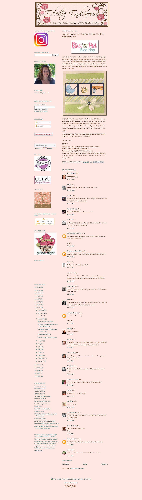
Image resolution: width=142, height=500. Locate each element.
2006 (38, 373)
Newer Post (65, 464)
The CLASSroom (39, 391)
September (41, 319)
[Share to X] (98, 162)
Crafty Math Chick (72, 379)
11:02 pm (70, 407)
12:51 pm (70, 308)
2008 (38, 370)
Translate (49, 148)
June (40, 347)
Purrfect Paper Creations (74, 233)
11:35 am (70, 204)
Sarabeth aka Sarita (73, 313)
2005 (38, 376)
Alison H (69, 195)
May (40, 349)
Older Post (104, 464)
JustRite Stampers (39, 394)
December (41, 310)
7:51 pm (70, 385)
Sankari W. (70, 220)
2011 (38, 308)
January (40, 361)
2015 (38, 296)
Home (85, 464)
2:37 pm (70, 323)
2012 (38, 305)
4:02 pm (70, 348)
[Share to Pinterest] (102, 162)
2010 (38, 365)
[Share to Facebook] (100, 162)
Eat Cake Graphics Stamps (42, 404)
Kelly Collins (71, 353)
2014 (38, 299)
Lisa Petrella (71, 286)
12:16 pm (70, 257)
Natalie (69, 390)
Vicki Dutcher (71, 173)
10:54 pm (70, 396)
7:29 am (70, 434)
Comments (40, 126)
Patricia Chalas (71, 425)
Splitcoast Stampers (40, 399)
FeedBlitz (45, 111)
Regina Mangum (72, 412)
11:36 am (70, 215)
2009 (38, 368)
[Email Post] (91, 162)
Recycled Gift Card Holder (46, 321)
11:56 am (70, 228)
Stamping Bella (39, 411)
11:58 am (70, 246)
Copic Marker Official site (42, 401)
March (40, 355)
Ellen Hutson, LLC (40, 388)
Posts (38, 122)
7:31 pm (70, 456)
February (41, 358)
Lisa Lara (70, 450)
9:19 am (70, 445)
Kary (68, 262)
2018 (38, 287)
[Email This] (94, 162)
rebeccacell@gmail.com (41, 93)
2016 (38, 293)
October (41, 316)
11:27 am (70, 179)
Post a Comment (67, 461)
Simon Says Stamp (39, 386)
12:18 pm (70, 268)
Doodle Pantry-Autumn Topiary (47, 337)
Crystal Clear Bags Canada (42, 396)
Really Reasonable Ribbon (42, 409)
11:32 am (70, 190)
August (40, 341)
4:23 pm (70, 361)
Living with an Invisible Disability (44, 421)
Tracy (68, 299)
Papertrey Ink (38, 406)
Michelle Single (72, 209)
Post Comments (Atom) (77, 468)
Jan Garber (70, 401)
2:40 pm (70, 334)
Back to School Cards (44, 334)
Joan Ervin (70, 339)
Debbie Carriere (72, 439)
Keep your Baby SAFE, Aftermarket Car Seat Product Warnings (46, 427)
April (40, 352)
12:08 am (70, 420)
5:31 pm (70, 374)
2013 (38, 302)
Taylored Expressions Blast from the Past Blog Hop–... (47, 325)
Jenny (69, 184)
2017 (38, 290)
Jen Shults (70, 366)
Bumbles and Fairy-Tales (74, 251)
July (39, 344)
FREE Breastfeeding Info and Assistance (46, 423)
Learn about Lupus (40, 418)
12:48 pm (70, 281)
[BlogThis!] (96, 162)
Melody (69, 328)
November (41, 313)
